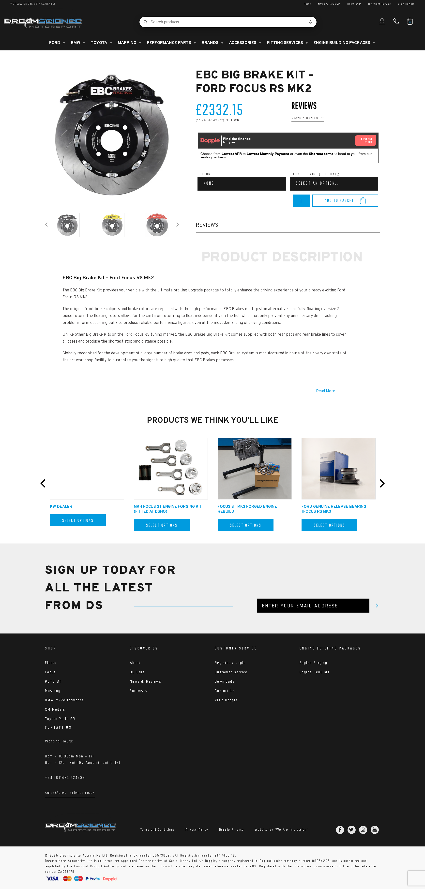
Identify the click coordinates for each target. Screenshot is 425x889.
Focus (50, 672)
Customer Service (379, 4)
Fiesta (51, 662)
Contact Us (225, 690)
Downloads (354, 4)
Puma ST (53, 681)
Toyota (99, 43)
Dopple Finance (231, 829)
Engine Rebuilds (315, 672)
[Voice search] (310, 22)
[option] (112, 136)
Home (307, 4)
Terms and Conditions (157, 829)
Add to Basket (339, 200)
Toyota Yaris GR (60, 718)
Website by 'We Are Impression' (281, 829)
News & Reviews (329, 4)
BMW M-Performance (64, 700)
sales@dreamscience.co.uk (70, 793)
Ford (54, 43)
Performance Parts (169, 43)
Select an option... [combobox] (318, 183)
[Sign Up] (377, 606)
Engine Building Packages (342, 43)
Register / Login (230, 662)
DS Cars (137, 672)
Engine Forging (313, 662)
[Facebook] (340, 830)
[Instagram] (363, 830)
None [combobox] (209, 183)
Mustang (53, 690)
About (135, 662)
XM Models (55, 709)
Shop (51, 648)
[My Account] (382, 23)
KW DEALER (61, 506)
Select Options (78, 520)
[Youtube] (375, 830)
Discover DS (144, 648)
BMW (75, 43)
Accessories (242, 43)
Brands (210, 43)
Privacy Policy (196, 829)
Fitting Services (285, 43)
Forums (136, 690)
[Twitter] (352, 830)
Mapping (127, 43)
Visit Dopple (406, 4)
